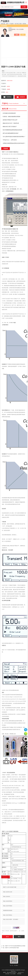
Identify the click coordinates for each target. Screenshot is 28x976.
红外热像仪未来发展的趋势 (9, 113)
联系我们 (9, 97)
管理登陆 (19, 973)
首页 (7, 23)
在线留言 (22, 97)
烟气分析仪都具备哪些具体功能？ (11, 133)
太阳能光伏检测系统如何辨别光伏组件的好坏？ (14, 143)
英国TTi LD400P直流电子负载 (12, 947)
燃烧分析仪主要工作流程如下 (10, 126)
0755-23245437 (25, 729)
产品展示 (11, 23)
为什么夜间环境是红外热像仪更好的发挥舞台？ (14, 136)
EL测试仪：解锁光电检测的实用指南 (11, 116)
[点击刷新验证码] (16, 927)
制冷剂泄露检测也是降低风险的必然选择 (12, 129)
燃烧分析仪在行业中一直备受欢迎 (11, 123)
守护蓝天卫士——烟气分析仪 (10, 139)
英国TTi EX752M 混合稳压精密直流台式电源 (15, 945)
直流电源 (25, 23)
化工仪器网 (12, 973)
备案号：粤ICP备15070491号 (9, 972)
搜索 (25, 6)
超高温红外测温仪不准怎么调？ (10, 119)
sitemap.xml (21, 972)
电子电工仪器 (18, 23)
